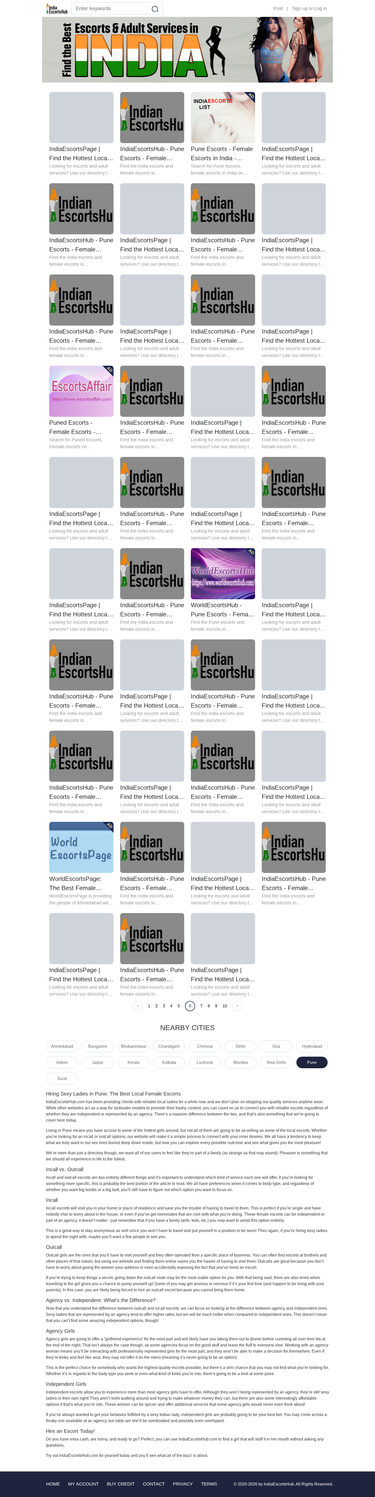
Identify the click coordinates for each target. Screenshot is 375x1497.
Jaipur (97, 1062)
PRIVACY (183, 1484)
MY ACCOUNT (83, 1484)
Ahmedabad (62, 1046)
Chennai (205, 1046)
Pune (312, 1062)
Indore (62, 1062)
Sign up (300, 8)
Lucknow (205, 1062)
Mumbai (240, 1062)
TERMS (209, 1484)
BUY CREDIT (121, 1484)
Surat (62, 1078)
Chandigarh (169, 1046)
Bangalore (97, 1046)
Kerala (134, 1062)
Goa (276, 1046)
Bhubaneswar (133, 1046)
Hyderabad (312, 1046)
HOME (53, 1484)
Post (278, 8)
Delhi (240, 1046)
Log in (320, 8)
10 (224, 1006)
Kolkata (169, 1062)
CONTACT (154, 1484)
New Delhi (276, 1062)
